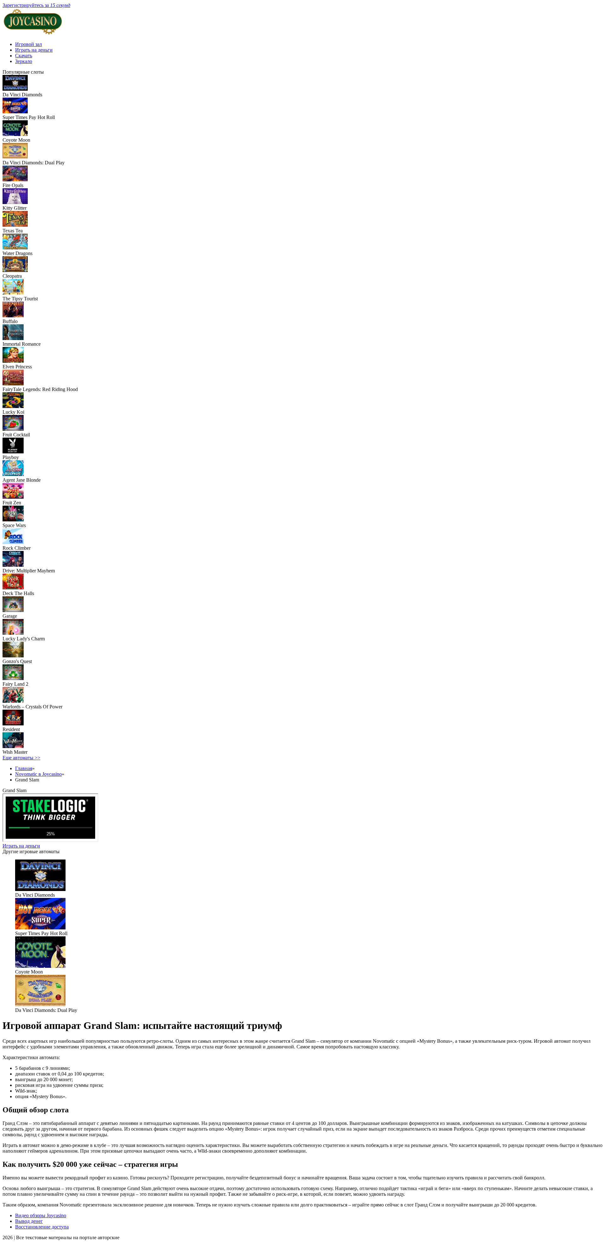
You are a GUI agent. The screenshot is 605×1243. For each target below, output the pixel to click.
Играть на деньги (34, 50)
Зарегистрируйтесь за (36, 5)
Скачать (23, 55)
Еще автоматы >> (21, 757)
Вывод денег (29, 1221)
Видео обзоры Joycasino (40, 1215)
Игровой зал (28, 44)
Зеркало (23, 61)
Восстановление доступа (42, 1226)
